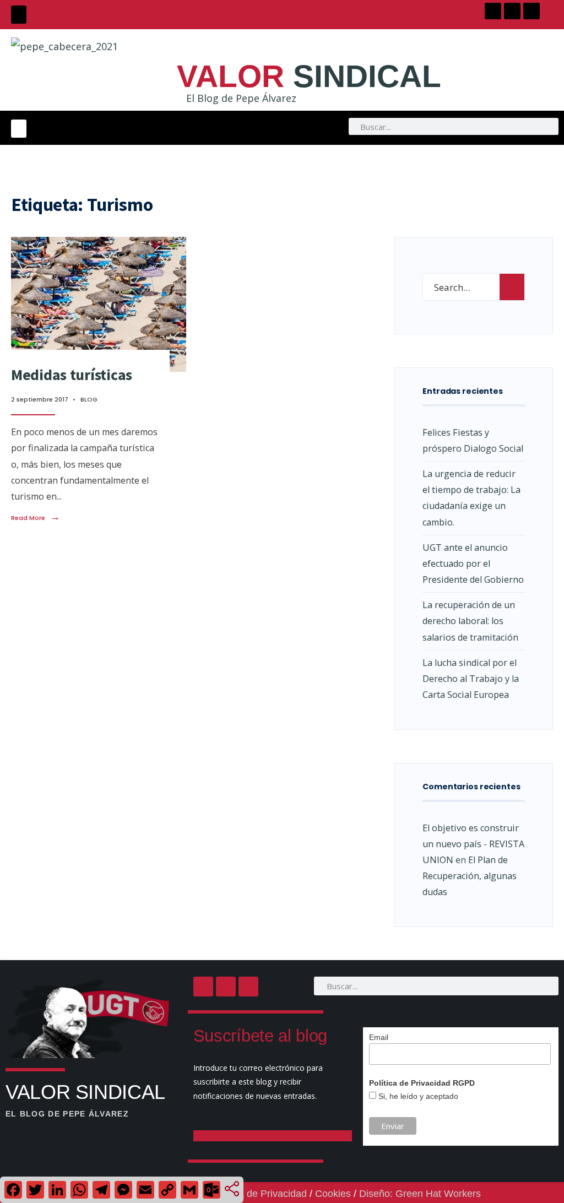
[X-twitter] (512, 11)
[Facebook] (493, 11)
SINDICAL (309, 76)
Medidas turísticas (71, 374)
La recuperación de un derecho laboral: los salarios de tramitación (470, 621)
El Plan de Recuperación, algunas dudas (469, 876)
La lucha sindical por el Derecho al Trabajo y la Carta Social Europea (470, 679)
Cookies (333, 1193)
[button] (18, 15)
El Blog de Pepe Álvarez (241, 98)
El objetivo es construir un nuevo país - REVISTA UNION (473, 844)
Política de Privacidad (259, 1193)
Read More (35, 518)
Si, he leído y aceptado (417, 1096)
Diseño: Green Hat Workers (420, 1193)
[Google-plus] (531, 11)
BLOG (88, 399)
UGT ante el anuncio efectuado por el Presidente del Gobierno (473, 563)
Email (378, 1037)
